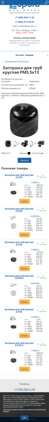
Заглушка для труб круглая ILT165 (19, 310)
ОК (24, 417)
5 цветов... (35, 283)
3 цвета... (35, 182)
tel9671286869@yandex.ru (24, 26)
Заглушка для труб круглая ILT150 (19, 243)
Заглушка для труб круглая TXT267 (19, 209)
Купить (24, 201)
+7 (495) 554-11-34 (24, 17)
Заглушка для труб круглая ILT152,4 (19, 344)
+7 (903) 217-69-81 (24, 22)
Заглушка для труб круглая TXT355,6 (19, 277)
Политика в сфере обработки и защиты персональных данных (24, 410)
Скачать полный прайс (24, 37)
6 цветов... (35, 215)
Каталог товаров (24, 55)
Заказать (24, 160)
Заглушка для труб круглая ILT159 (19, 176)
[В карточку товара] (13, 186)
